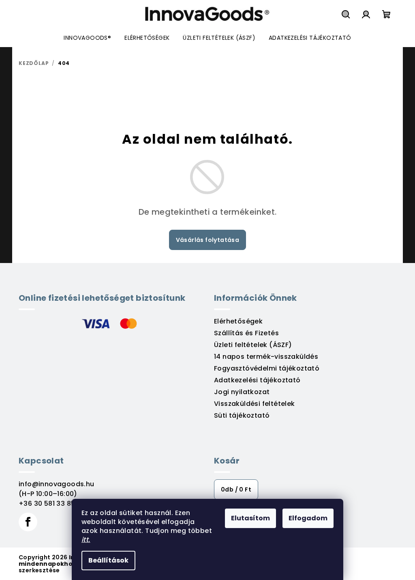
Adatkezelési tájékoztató (257, 380)
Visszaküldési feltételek (254, 403)
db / (236, 489)
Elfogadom (308, 518)
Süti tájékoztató (242, 415)
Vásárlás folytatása (208, 240)
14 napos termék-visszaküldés (266, 356)
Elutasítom (250, 518)
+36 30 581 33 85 (47, 503)
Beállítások (108, 560)
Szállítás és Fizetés (246, 333)
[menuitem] (87, 37)
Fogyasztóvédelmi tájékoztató (266, 368)
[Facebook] (28, 522)
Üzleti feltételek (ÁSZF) (253, 344)
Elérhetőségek (238, 321)
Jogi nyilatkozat (242, 392)
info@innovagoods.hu (56, 484)
